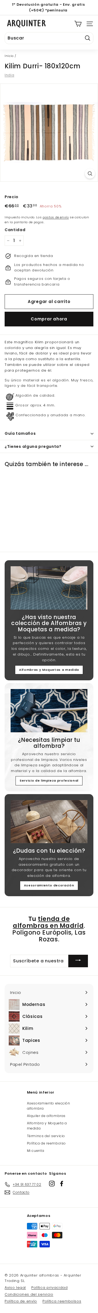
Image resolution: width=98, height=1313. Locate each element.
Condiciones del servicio (29, 1294)
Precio (12, 197)
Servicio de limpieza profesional (49, 780)
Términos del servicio (46, 1136)
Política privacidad (49, 1287)
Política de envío (21, 1301)
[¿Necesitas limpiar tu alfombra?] (49, 710)
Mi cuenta (35, 1150)
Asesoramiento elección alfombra (48, 1106)
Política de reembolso (46, 1143)
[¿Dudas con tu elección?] (49, 821)
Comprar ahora (49, 319)
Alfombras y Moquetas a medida (49, 670)
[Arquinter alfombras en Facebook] (62, 1183)
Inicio (9, 56)
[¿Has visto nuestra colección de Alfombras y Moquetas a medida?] (49, 588)
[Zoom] (90, 174)
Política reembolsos (61, 1301)
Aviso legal (15, 1287)
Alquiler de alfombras (46, 1115)
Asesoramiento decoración (49, 885)
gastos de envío (56, 217)
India (9, 75)
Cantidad (15, 229)
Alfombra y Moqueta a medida (47, 1126)
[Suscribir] (78, 961)
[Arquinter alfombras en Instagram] (52, 1183)
